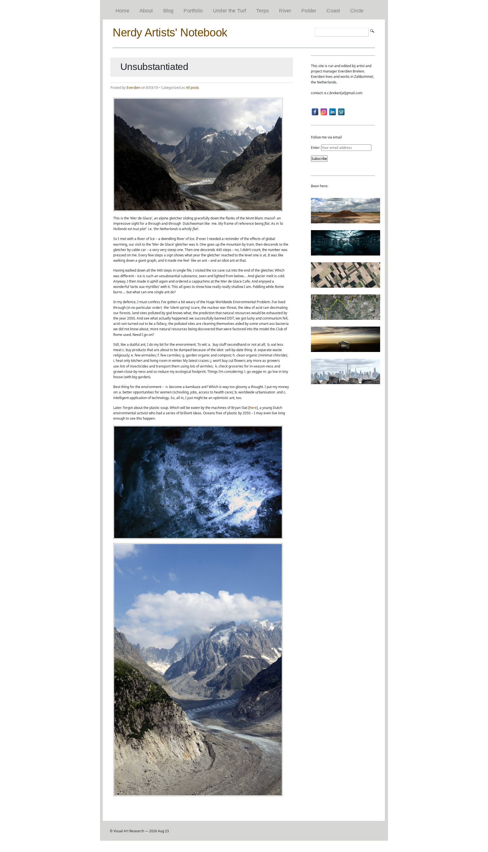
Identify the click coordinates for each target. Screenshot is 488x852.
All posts (192, 87)
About (146, 11)
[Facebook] (315, 111)
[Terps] (345, 220)
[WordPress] (341, 111)
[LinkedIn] (332, 111)
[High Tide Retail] (345, 252)
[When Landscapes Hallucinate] (345, 285)
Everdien (133, 87)
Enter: (316, 147)
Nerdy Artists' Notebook (170, 32)
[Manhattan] (345, 381)
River (285, 11)
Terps (262, 11)
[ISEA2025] (345, 317)
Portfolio (193, 11)
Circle (356, 11)
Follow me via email (326, 137)
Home (122, 11)
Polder (308, 11)
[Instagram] (323, 111)
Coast (333, 11)
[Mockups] (345, 349)
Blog (168, 11)
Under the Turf (229, 11)
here (253, 407)
